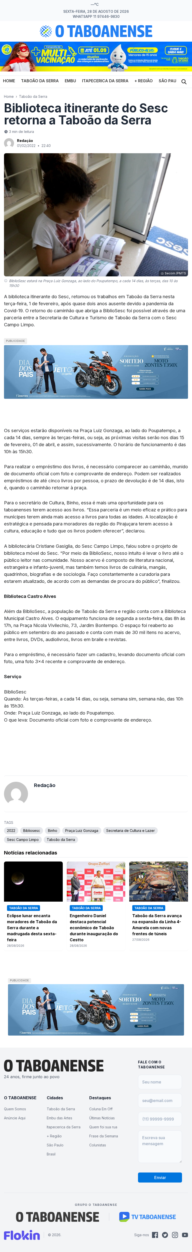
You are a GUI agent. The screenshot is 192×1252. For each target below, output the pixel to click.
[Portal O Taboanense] (57, 1217)
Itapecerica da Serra (105, 80)
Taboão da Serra (40, 80)
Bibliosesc (31, 830)
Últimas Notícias (102, 1118)
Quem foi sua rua (103, 1127)
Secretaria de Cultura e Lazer (130, 830)
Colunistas (97, 1145)
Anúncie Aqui (15, 1118)
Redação (25, 140)
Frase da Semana (103, 1136)
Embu (70, 80)
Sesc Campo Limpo (23, 839)
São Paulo (170, 80)
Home (9, 80)
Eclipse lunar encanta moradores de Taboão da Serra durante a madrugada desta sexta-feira (32, 927)
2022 (11, 830)
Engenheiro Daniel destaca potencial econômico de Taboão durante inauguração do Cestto (94, 927)
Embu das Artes (59, 1118)
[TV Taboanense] (147, 1217)
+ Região (143, 80)
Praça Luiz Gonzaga (81, 830)
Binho (52, 830)
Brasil (51, 1154)
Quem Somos (15, 1109)
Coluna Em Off (100, 1109)
